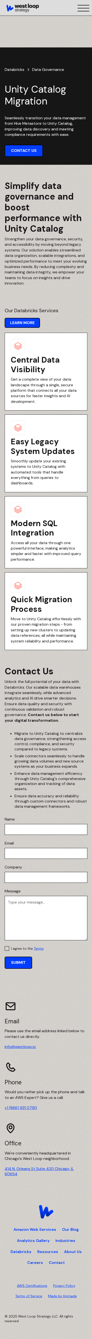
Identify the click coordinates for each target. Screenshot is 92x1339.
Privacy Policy (64, 1285)
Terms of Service (28, 1296)
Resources (47, 1251)
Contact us (24, 150)
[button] (82, 8)
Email (9, 843)
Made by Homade (62, 1296)
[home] (23, 7)
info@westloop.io (20, 1046)
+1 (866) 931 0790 (21, 1107)
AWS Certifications (32, 1285)
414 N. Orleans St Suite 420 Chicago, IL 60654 (39, 1171)
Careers (35, 1262)
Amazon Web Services (34, 1229)
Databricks (21, 1251)
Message (13, 891)
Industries (65, 1240)
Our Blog (70, 1229)
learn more (22, 322)
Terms (39, 948)
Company (13, 867)
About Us (73, 1251)
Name (10, 819)
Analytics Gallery (33, 1240)
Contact (57, 1262)
